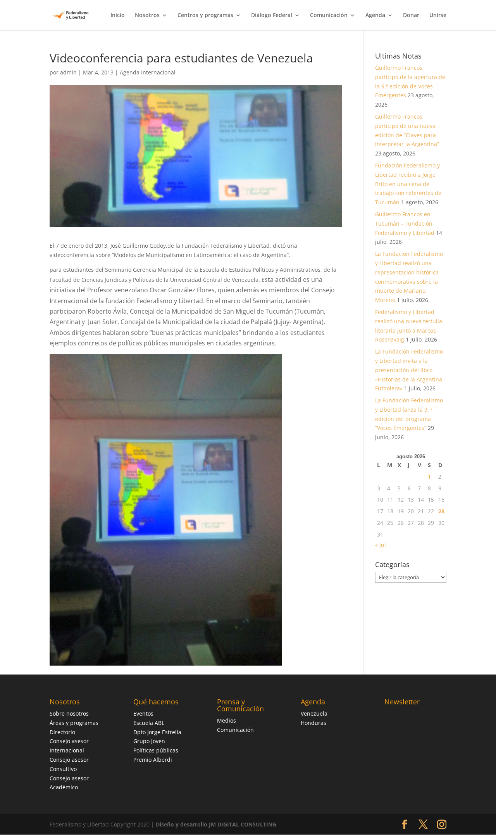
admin (68, 72)
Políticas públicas (155, 750)
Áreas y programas (74, 722)
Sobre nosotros (69, 713)
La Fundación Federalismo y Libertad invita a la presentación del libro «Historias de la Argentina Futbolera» (409, 370)
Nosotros (147, 15)
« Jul (380, 545)
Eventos (143, 713)
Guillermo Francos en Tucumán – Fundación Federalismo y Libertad (404, 223)
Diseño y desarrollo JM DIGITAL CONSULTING (216, 824)
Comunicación (329, 15)
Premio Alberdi (152, 759)
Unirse (437, 15)
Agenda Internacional (148, 72)
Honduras (313, 722)
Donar (411, 15)
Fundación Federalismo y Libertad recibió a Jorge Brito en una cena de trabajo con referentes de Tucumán (408, 184)
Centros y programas (205, 15)
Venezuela (314, 713)
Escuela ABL (148, 722)
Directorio (62, 732)
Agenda (375, 15)
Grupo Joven (149, 741)
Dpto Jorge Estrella (157, 732)
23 (441, 511)
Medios (226, 720)
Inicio (117, 15)
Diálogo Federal (271, 15)
